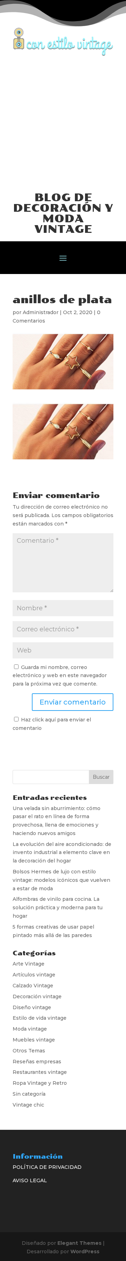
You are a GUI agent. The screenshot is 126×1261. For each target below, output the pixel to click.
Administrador (40, 312)
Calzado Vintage (33, 985)
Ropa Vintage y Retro (40, 1083)
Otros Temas (29, 1050)
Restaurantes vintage (40, 1072)
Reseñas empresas (37, 1061)
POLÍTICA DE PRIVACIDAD (47, 1167)
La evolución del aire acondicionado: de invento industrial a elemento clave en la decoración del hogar (62, 852)
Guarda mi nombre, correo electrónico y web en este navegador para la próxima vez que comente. (60, 675)
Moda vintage (30, 1029)
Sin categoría (29, 1094)
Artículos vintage (34, 975)
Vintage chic (28, 1105)
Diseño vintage (32, 1007)
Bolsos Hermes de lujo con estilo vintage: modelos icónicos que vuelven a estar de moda (61, 880)
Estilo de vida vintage (39, 1018)
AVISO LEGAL (30, 1180)
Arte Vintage (28, 964)
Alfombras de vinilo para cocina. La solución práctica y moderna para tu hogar (58, 907)
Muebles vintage (34, 1040)
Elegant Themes (79, 1243)
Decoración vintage (37, 996)
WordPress (84, 1251)
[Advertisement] (63, 123)
